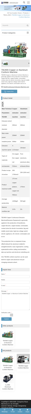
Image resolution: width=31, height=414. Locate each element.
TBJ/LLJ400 (7, 15)
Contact (20, 411)
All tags (15, 406)
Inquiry (27, 411)
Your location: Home (15, 13)
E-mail (12, 411)
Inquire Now (10, 91)
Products (26, 13)
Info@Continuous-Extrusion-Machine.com (16, 87)
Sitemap (9, 406)
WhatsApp (4, 411)
